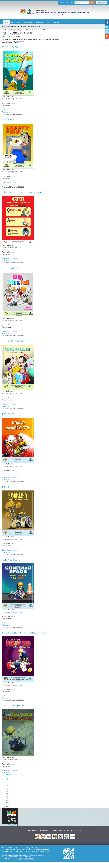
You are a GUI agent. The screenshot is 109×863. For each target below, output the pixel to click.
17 (7, 787)
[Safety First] (18, 146)
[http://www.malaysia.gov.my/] (37, 836)
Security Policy (44, 830)
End (7, 802)
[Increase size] (9, 823)
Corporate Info (16, 22)
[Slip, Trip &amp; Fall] (18, 294)
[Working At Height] (18, 73)
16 (7, 785)
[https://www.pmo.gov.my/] (43, 836)
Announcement (28, 22)
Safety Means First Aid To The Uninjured (24, 632)
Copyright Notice (57, 830)
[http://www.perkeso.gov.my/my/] (66, 836)
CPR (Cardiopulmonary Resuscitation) (23, 192)
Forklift (6, 486)
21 (7, 796)
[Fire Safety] (18, 440)
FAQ (48, 22)
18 (7, 790)
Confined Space (11, 559)
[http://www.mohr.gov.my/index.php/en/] (54, 836)
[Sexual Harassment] (18, 367)
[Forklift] (18, 513)
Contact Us (56, 22)
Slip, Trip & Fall (10, 268)
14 (7, 781)
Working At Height (12, 46)
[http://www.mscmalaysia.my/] (48, 836)
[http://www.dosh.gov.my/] (60, 836)
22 (7, 798)
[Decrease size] (15, 823)
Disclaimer (69, 830)
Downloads (39, 22)
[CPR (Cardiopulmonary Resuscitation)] (18, 220)
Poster (13, 103)
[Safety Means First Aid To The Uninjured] (18, 659)
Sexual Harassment (13, 341)
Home (6, 22)
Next (8, 800)
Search (92, 2)
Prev (7, 777)
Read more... (6, 112)
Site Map (78, 830)
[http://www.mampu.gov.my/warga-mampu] (72, 836)
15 (7, 783)
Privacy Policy (32, 830)
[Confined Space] (18, 586)
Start (8, 775)
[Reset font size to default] (12, 823)
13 (7, 779)
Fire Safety (8, 414)
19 (7, 792)
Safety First (8, 119)
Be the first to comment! (10, 110)
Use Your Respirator (13, 705)
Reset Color (11, 815)
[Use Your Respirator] (18, 732)
